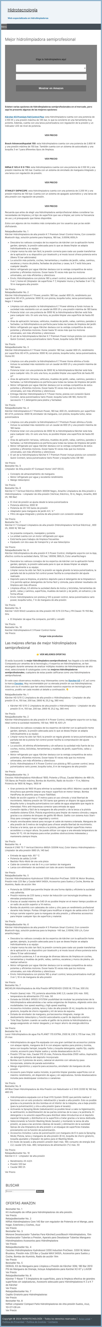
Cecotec (18, 683)
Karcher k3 (74, 680)
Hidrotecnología (22, 9)
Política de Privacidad (13, 1321)
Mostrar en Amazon (51, 88)
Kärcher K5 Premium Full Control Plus (24, 116)
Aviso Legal (84, 1318)
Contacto (53, 1321)
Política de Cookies (36, 1321)
